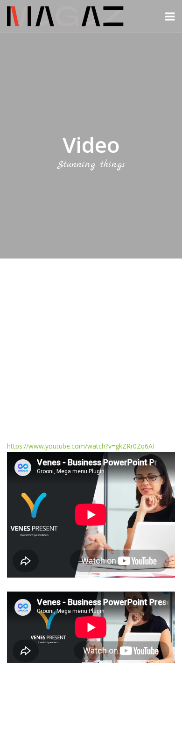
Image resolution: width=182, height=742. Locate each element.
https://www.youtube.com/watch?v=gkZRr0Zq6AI (80, 446)
